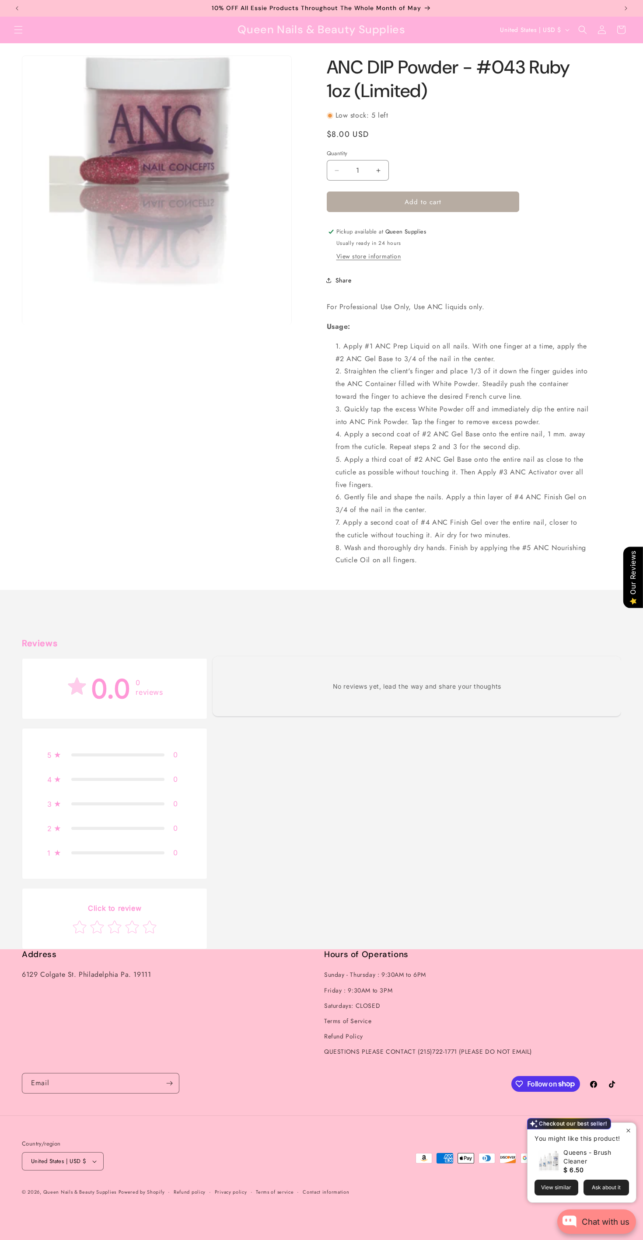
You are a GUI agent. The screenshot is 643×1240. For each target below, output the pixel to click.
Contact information (326, 1191)
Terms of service (275, 1191)
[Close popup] (628, 1130)
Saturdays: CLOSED (352, 1005)
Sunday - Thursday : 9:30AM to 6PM (375, 974)
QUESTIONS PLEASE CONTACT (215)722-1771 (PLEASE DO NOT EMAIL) (428, 1051)
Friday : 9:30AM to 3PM (358, 990)
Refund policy (190, 1191)
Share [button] (343, 280)
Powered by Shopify (142, 1191)
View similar (556, 1187)
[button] (18, 29)
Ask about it (606, 1187)
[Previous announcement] (17, 8)
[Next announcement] (626, 8)
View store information (368, 256)
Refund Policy (343, 1036)
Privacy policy (231, 1191)
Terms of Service (348, 1021)
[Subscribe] (169, 1083)
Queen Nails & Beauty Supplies (79, 1191)
